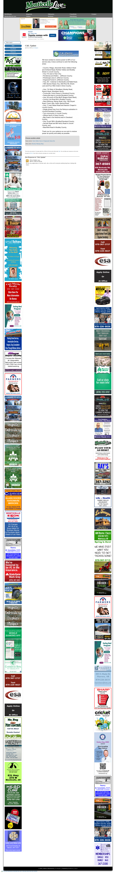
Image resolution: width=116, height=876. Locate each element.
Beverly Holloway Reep (37, 143)
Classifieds (73, 14)
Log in (75, 868)
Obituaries (51, 14)
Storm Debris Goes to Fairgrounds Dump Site (44, 141)
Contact (94, 14)
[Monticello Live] (39, 40)
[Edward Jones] (39, 28)
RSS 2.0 (31, 153)
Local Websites (13, 55)
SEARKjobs (8, 14)
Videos (28, 16)
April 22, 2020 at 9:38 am (36, 161)
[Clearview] (13, 510)
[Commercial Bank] (13, 672)
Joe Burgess (35, 47)
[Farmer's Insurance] (13, 394)
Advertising (73, 16)
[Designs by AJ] (13, 77)
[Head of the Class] (13, 805)
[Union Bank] (102, 128)
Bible (13, 45)
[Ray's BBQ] (102, 484)
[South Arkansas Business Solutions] (102, 708)
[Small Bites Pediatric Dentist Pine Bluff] (13, 280)
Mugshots (29, 14)
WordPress (71, 868)
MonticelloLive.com (10, 16)
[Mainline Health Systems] (77, 28)
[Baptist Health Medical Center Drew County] (77, 40)
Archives (50, 16)
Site (59, 151)
